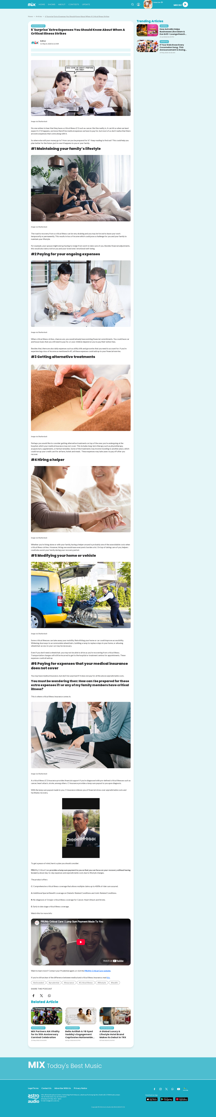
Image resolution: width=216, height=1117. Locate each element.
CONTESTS (73, 4)
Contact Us (46, 1088)
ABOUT (62, 4)
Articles (39, 16)
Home (30, 16)
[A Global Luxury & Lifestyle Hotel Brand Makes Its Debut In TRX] (115, 1016)
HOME (42, 4)
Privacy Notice (80, 1088)
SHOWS (51, 4)
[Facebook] (33, 995)
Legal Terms (33, 1088)
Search (132, 4)
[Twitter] (41, 995)
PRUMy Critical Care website (97, 971)
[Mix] (32, 4)
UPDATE (86, 4)
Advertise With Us (62, 1088)
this (108, 977)
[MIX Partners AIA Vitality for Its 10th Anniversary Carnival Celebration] (46, 1016)
